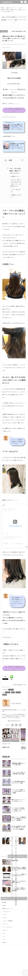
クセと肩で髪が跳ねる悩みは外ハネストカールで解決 (18, 782)
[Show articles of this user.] (5, 702)
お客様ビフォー (15, 176)
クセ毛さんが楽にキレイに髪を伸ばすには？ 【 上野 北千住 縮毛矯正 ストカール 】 (19, 869)
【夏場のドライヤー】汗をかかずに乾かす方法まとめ (19, 881)
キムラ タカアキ (7, 47)
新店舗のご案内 (5, 747)
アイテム (4, 939)
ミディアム (18, 692)
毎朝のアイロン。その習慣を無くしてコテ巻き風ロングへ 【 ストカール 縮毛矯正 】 (19, 819)
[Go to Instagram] (20, 725)
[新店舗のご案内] (10, 734)
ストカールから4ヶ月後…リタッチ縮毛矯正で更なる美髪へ (18, 773)
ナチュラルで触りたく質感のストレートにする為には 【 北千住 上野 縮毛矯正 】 (19, 889)
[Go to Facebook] (12, 725)
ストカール (4, 31)
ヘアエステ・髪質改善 (7, 921)
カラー (3, 936)
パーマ (13, 692)
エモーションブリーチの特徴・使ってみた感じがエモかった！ (19, 875)
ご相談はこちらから (16, 196)
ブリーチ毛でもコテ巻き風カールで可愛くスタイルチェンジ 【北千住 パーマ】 (18, 809)
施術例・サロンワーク (7, 908)
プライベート (5, 924)
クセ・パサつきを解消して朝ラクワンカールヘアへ (15, 170)
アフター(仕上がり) (15, 190)
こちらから (16, 103)
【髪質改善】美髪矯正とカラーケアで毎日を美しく (18, 764)
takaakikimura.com (7, 3)
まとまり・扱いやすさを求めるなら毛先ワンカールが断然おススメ (16, 183)
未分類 (3, 905)
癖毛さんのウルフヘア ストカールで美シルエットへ (18, 800)
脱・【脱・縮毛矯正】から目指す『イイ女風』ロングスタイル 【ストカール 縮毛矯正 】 (18, 828)
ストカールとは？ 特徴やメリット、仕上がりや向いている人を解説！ (18, 791)
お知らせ (4, 942)
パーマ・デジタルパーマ (6, 812)
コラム (3, 933)
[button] (22, 2)
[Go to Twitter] (16, 725)
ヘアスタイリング (6, 911)
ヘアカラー (6, 766)
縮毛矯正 (4, 694)
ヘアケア (4, 914)
